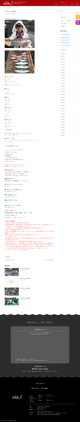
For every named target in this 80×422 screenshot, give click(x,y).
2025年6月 (63, 91)
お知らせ (31, 400)
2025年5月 (63, 94)
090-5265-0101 (40, 368)
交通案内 (40, 396)
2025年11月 (63, 78)
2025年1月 (63, 105)
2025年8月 (63, 86)
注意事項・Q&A (33, 398)
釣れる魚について (49, 395)
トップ (31, 395)
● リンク (72, 2)
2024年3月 (63, 132)
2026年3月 (63, 67)
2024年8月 (63, 119)
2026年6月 (63, 59)
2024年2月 (63, 135)
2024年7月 (63, 121)
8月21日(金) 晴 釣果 (65, 34)
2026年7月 (63, 56)
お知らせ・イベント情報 (65, 20)
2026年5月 (63, 61)
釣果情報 (13, 13)
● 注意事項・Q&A (62, 2)
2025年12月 (63, 75)
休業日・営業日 (64, 23)
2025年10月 (63, 80)
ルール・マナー (49, 396)
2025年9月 (63, 83)
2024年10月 (63, 113)
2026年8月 (63, 53)
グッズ (39, 398)
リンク (47, 398)
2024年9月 (63, 116)
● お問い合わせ (77, 2)
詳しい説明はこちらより (10, 191)
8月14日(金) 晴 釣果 (65, 39)
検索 (61, 11)
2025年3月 (63, 100)
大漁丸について (41, 395)
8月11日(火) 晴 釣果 (65, 45)
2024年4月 (63, 130)
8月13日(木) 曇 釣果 (65, 42)
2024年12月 (63, 108)
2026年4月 (63, 64)
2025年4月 (63, 97)
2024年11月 (63, 111)
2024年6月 (63, 124)
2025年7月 (63, 89)
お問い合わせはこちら (34, 322)
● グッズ (68, 2)
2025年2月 (63, 102)
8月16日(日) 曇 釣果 (65, 37)
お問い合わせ (32, 402)
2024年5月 (63, 127)
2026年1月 (63, 72)
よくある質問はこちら (48, 322)
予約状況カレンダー (50, 400)
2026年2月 (63, 69)
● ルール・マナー (56, 2)
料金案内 (31, 396)
